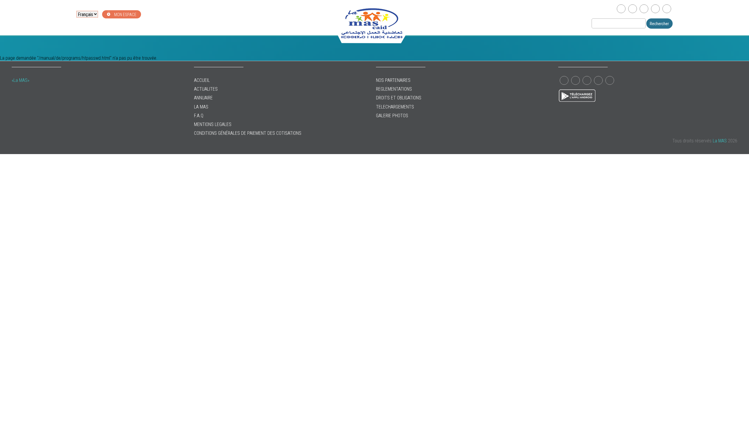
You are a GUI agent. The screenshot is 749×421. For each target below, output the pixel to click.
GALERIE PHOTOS (392, 115)
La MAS (201, 107)
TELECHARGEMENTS (395, 107)
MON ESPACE (124, 14)
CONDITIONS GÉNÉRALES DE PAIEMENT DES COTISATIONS (247, 133)
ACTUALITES (206, 89)
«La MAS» (20, 80)
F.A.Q (198, 115)
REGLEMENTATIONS (394, 89)
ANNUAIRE (203, 98)
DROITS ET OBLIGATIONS (398, 98)
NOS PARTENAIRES (393, 80)
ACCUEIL (202, 80)
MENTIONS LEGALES (212, 124)
